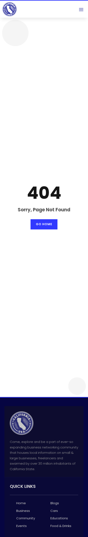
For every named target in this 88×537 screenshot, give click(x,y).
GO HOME (44, 224)
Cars (54, 510)
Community (25, 518)
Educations (59, 518)
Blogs (54, 503)
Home (21, 503)
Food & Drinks (60, 526)
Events (21, 526)
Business (23, 510)
